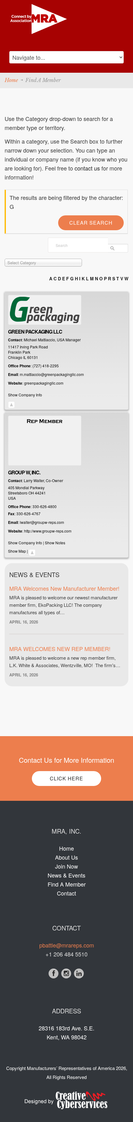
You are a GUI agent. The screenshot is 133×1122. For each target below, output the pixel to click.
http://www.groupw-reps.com (47, 530)
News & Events (66, 875)
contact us (87, 168)
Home (11, 80)
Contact (66, 893)
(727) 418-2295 (45, 365)
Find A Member (67, 884)
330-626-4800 (44, 506)
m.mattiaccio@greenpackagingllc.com (52, 374)
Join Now (66, 866)
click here (66, 778)
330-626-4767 (28, 513)
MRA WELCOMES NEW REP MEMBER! (59, 648)
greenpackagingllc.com (43, 383)
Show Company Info (25, 394)
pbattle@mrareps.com (66, 945)
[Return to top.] (11, 403)
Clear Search (91, 222)
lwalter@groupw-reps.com (42, 522)
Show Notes (55, 542)
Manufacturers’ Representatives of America (71, 1068)
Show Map (17, 551)
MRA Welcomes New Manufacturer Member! (64, 588)
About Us (66, 857)
